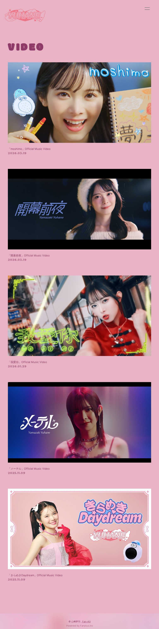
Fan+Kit (86, 621)
